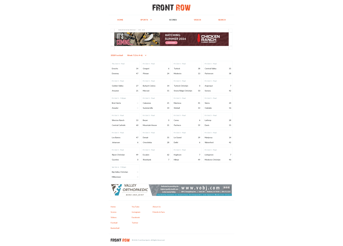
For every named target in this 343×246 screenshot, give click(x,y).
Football (114, 223)
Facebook (136, 217)
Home (120, 20)
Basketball (115, 228)
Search (222, 20)
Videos (197, 20)
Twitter (135, 223)
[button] (146, 19)
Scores (173, 20)
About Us (157, 207)
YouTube (135, 207)
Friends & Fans (159, 212)
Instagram (136, 212)
